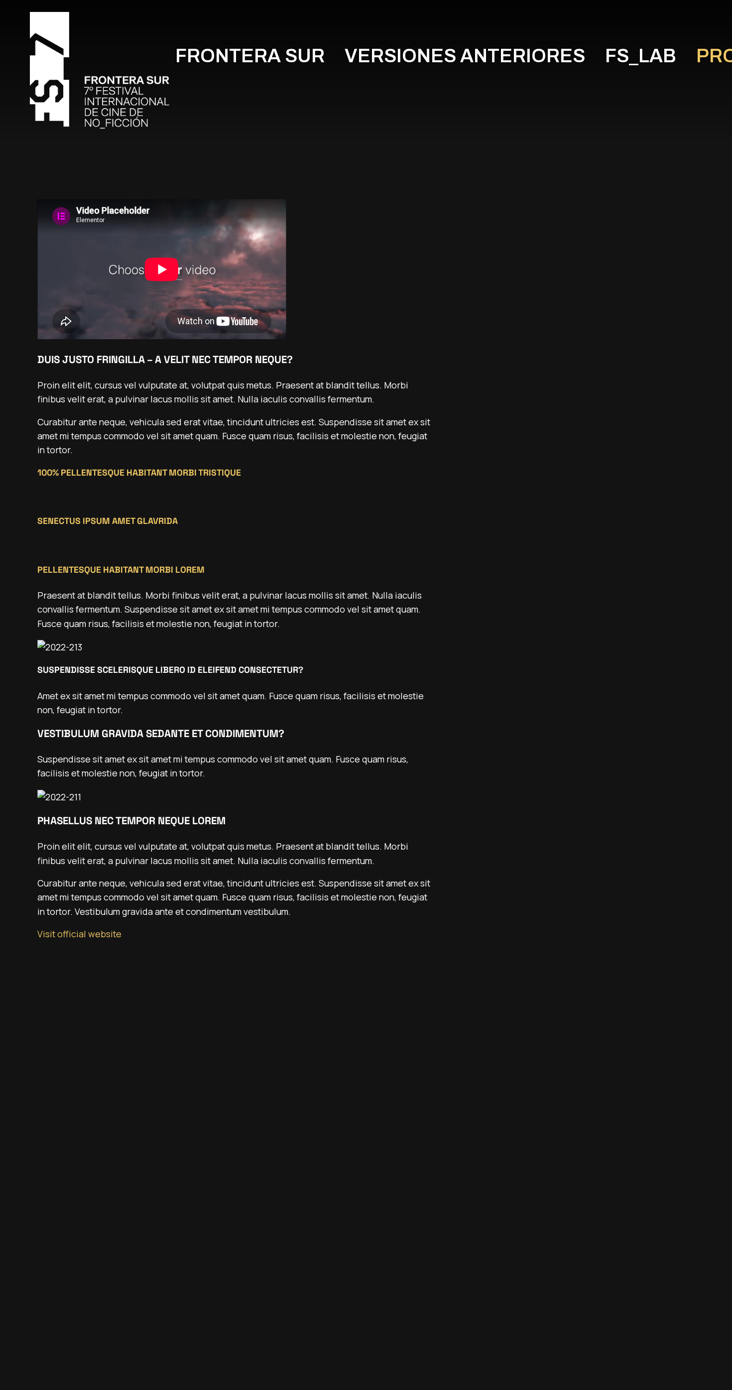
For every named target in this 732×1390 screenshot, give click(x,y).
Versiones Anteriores (465, 56)
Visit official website (79, 934)
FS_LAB (640, 56)
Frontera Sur (250, 56)
